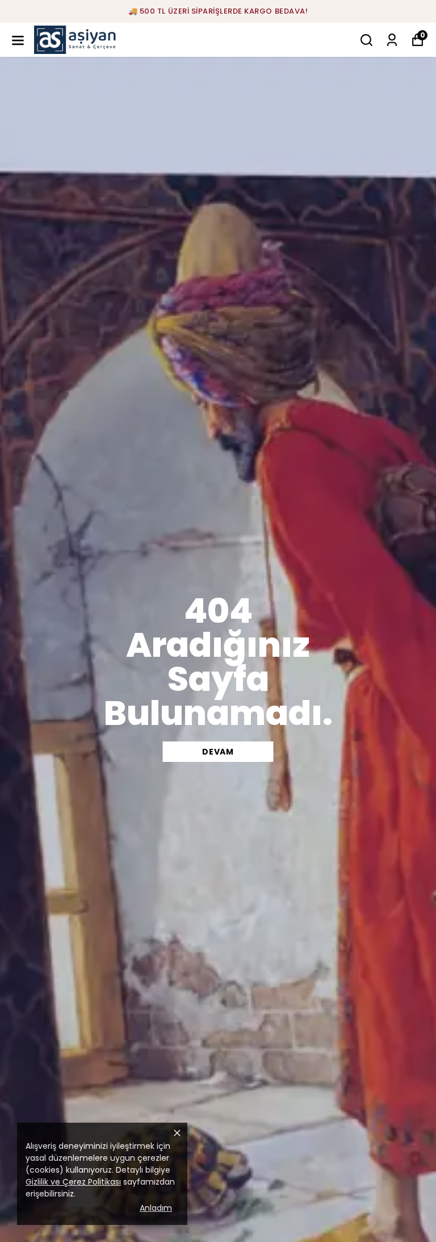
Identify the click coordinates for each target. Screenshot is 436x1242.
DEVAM (218, 751)
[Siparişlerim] (392, 40)
